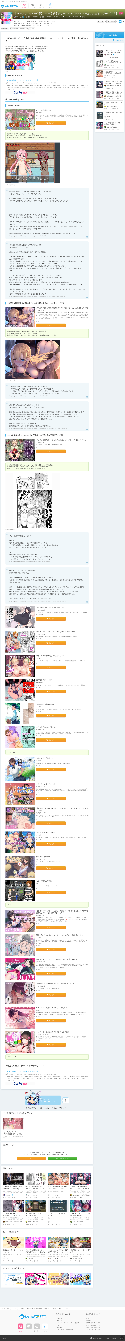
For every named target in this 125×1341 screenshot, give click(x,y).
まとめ (14, 1308)
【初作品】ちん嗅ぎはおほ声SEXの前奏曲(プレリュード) (56, 983)
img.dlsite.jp (12, 184)
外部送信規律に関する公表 (93, 1327)
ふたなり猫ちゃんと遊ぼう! (45, 727)
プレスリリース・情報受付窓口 (65, 1329)
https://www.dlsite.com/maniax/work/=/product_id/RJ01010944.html (31, 396)
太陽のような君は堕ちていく (46, 758)
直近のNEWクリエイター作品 (20, 28)
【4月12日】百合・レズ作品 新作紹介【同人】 (81, 1214)
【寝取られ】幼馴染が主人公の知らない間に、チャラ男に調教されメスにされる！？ (80, 1189)
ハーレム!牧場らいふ (43, 110)
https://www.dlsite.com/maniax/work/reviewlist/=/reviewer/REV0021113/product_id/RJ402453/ (39, 296)
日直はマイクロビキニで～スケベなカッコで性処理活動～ (56, 632)
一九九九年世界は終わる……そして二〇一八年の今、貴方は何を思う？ (35, 1189)
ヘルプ (59, 1325)
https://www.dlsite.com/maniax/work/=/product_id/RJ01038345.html (31, 561)
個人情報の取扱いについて (93, 1325)
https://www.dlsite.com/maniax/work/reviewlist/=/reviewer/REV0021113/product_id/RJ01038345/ (39, 601)
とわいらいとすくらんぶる (45, 784)
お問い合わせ (60, 1327)
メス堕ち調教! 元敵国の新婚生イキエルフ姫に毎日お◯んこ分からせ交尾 (62, 308)
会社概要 (59, 1318)
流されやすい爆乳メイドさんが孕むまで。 (51, 607)
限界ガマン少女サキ (43, 857)
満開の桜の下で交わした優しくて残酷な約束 (52, 1008)
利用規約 (59, 1320)
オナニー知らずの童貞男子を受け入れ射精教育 (52, 1032)
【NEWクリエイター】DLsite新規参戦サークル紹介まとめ (12, 1134)
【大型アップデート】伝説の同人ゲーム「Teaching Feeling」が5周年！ (13, 1189)
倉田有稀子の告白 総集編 (45, 704)
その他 (83, 17)
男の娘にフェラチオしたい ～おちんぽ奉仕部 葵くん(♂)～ (56, 959)
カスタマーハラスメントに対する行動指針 (68, 1323)
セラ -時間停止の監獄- (44, 881)
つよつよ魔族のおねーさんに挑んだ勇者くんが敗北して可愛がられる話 (61, 440)
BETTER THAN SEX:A (44, 680)
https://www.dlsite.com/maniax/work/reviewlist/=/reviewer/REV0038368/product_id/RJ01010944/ (40, 428)
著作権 (87, 1318)
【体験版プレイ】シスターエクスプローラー (35, 1214)
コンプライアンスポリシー (93, 1329)
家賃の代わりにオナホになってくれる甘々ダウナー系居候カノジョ (59, 935)
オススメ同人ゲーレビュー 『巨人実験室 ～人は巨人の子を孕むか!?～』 (58, 1189)
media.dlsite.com (13, 71)
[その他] (122, 21)
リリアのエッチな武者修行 (45, 832)
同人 (33, 28)
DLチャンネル (9, 6)
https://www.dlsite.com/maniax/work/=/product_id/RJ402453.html (31, 236)
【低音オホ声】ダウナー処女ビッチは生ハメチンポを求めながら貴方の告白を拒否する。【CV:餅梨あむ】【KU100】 (62, 912)
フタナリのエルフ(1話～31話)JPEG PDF (50, 656)
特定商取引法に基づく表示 (93, 1323)
